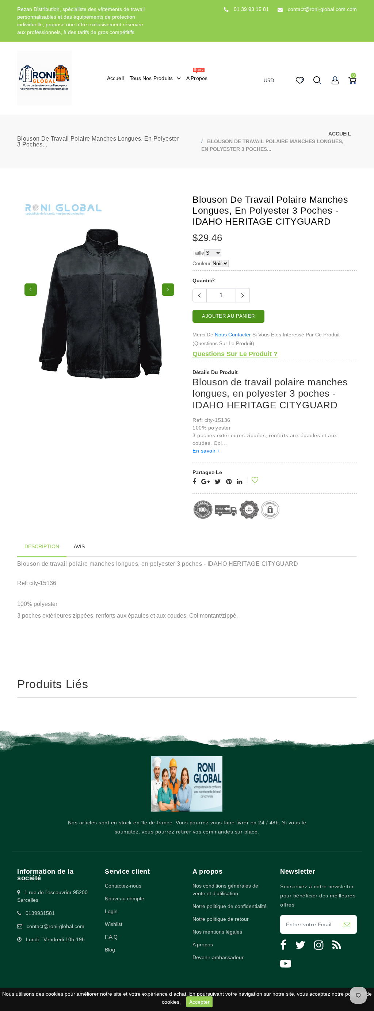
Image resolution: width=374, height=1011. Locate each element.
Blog (110, 950)
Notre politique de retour (220, 919)
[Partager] (194, 482)
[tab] (41, 546)
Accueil (339, 134)
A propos (202, 944)
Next (168, 289)
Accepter (199, 1002)
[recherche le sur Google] (205, 482)
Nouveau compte (124, 898)
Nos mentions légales (217, 932)
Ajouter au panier (228, 316)
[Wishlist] (250, 481)
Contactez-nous (123, 886)
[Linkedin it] (239, 482)
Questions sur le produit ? (235, 354)
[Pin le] (229, 482)
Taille (198, 253)
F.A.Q (111, 937)
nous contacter (233, 334)
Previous (30, 289)
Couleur (201, 263)
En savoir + (206, 451)
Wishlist (113, 924)
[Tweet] (218, 482)
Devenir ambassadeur (218, 957)
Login (111, 911)
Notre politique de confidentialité (229, 906)
